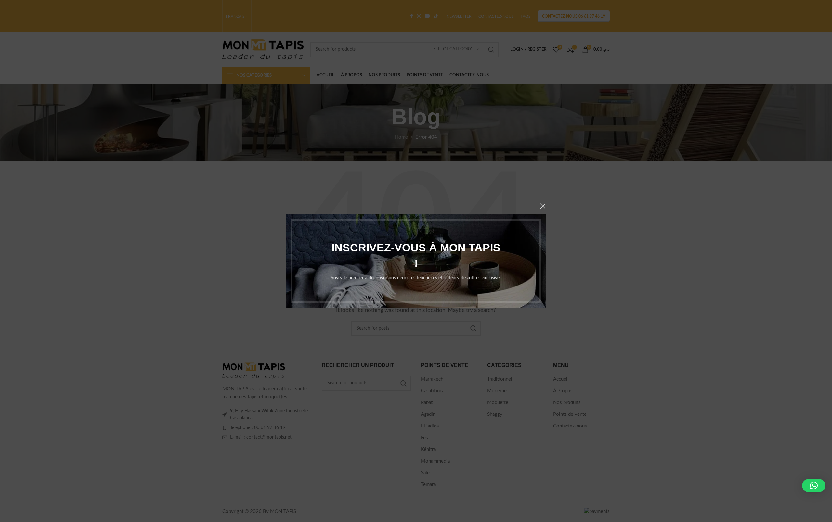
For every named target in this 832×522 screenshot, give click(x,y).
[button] (814, 485)
